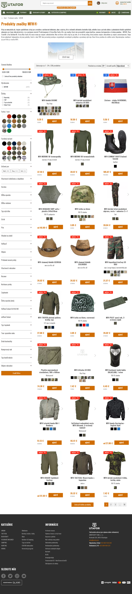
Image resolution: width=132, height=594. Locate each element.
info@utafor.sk (94, 540)
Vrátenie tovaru (50, 530)
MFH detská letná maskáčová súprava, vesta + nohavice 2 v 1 (115, 210)
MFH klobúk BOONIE (49, 100)
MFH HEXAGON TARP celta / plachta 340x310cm (49, 210)
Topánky (23, 12)
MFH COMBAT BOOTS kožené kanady (115, 157)
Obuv (23, 536)
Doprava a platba (50, 536)
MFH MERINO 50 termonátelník (82, 156)
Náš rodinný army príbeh (52, 539)
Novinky (102, 12)
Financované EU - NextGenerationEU (56, 560)
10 (124, 504)
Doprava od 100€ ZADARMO (66, 7)
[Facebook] (3, 576)
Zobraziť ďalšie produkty (82, 504)
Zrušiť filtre (16, 373)
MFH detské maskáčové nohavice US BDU (82, 101)
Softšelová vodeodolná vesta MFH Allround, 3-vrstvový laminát (82, 425)
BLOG (46, 554)
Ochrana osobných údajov (52, 548)
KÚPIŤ (54, 121)
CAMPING (4, 542)
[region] (16, 87)
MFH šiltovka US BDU (82, 370)
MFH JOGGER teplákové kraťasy (49, 478)
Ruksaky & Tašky (39, 12)
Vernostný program (27, 548)
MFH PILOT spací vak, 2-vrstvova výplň (115, 318)
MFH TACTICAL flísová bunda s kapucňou (82, 478)
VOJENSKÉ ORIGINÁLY (7, 539)
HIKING (3, 548)
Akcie (113, 12)
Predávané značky (13, 18)
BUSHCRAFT (4, 536)
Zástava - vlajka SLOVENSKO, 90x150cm (115, 101)
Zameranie (125, 12)
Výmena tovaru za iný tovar (53, 533)
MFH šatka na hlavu (82, 209)
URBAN (3, 530)
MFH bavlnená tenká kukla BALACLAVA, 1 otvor (115, 371)
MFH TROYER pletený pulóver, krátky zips (49, 318)
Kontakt (47, 551)
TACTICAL (4, 533)
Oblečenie (10, 12)
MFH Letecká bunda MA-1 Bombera (49, 424)
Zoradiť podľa (111, 65)
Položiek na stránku (94, 65)
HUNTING (4, 545)
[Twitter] (10, 576)
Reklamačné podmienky (52, 545)
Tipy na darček (26, 542)
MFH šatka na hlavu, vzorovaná (82, 317)
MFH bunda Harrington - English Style (115, 424)
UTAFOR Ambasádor (27, 545)
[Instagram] (24, 576)
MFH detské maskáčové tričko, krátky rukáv (115, 478)
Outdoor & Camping (58, 12)
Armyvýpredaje (49, 557)
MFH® (21, 18)
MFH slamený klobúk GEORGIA (49, 262)
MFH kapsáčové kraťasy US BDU (115, 263)
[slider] (3, 69)
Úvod (5, 18)
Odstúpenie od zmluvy (51, 563)
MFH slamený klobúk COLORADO (82, 263)
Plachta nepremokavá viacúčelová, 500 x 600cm (49, 371)
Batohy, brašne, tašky (28, 533)
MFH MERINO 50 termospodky (49, 156)
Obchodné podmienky (51, 542)
